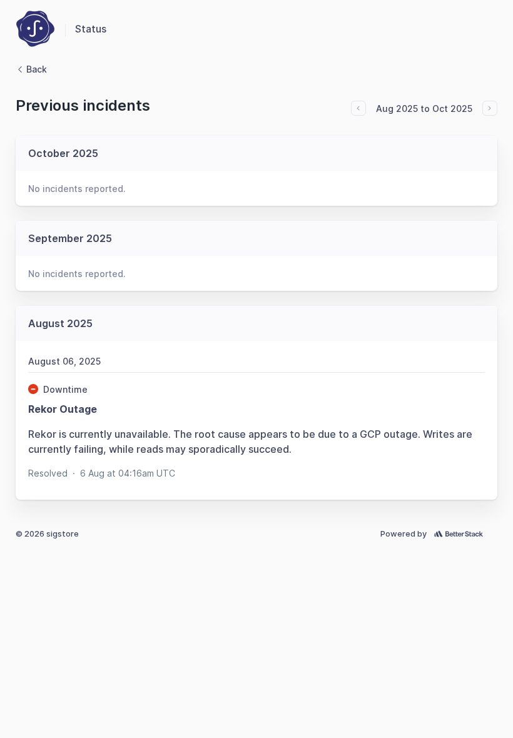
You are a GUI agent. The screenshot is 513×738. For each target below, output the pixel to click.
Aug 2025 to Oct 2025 (424, 108)
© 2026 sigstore (47, 533)
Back (36, 69)
